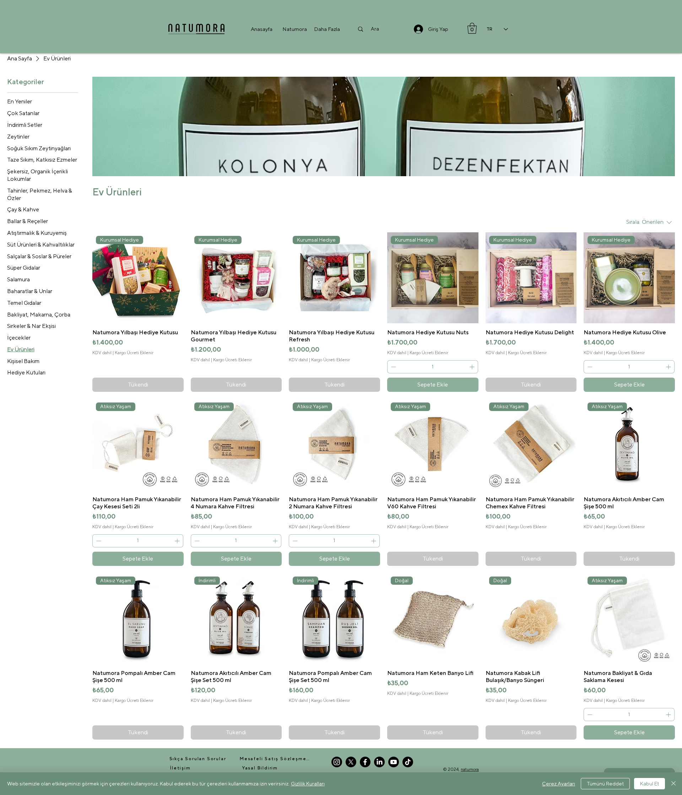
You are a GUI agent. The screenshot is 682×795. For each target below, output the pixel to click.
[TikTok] (407, 762)
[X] (351, 762)
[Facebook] (365, 762)
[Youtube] (393, 762)
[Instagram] (336, 762)
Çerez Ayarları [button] (558, 783)
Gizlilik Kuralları (308, 783)
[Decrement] (392, 367)
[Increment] (472, 367)
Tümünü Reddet (605, 783)
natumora (470, 769)
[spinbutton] (432, 367)
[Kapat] (673, 783)
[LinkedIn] (379, 762)
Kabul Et (649, 783)
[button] (294, 29)
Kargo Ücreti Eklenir (134, 352)
